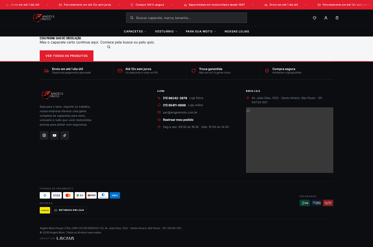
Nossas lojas (237, 31)
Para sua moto (199, 31)
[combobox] (186, 18)
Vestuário (164, 31)
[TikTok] (64, 135)
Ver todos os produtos (67, 55)
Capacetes (133, 31)
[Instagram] (44, 135)
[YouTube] (54, 135)
